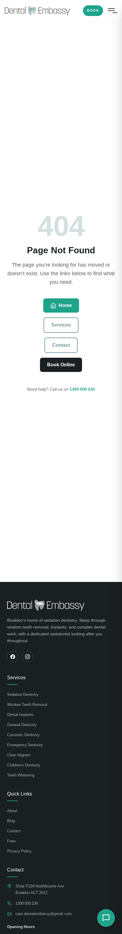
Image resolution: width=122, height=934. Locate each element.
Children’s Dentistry (23, 765)
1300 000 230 (82, 389)
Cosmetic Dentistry (23, 735)
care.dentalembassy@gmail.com (43, 913)
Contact (61, 345)
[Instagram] (27, 656)
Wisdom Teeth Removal (27, 704)
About (12, 811)
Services (61, 325)
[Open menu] (111, 11)
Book (93, 10)
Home (65, 305)
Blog (11, 821)
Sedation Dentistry (22, 694)
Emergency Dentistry (25, 745)
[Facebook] (12, 656)
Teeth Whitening (20, 775)
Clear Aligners (19, 755)
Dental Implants (20, 714)
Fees (11, 841)
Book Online (61, 364)
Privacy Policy (19, 851)
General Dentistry (22, 725)
